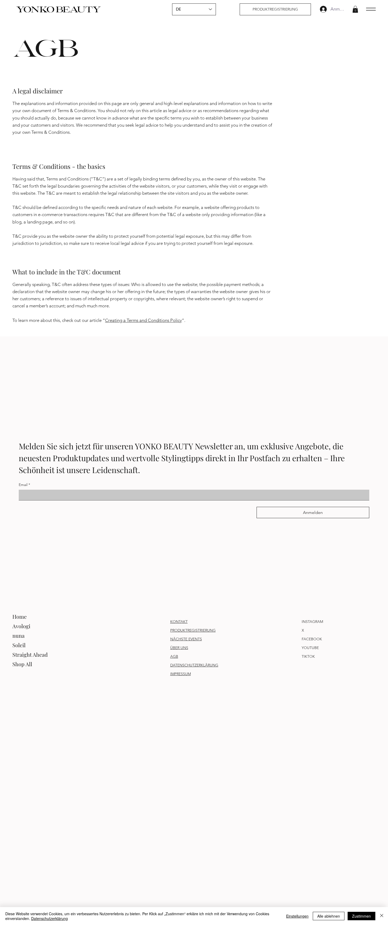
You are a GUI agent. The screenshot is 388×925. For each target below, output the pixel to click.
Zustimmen (361, 916)
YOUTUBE (310, 647)
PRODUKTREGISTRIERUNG (193, 630)
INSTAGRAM (312, 621)
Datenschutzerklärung (49, 918)
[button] (355, 9)
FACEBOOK (312, 639)
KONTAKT (179, 621)
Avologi (21, 626)
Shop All (22, 663)
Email (24, 484)
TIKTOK (308, 656)
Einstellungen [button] (297, 916)
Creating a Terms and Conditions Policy (143, 320)
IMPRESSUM (180, 673)
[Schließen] (381, 916)
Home (19, 616)
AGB (174, 656)
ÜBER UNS (179, 647)
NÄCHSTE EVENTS (186, 639)
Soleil (19, 645)
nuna (18, 635)
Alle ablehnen (328, 916)
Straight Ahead (30, 654)
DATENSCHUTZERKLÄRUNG (194, 665)
